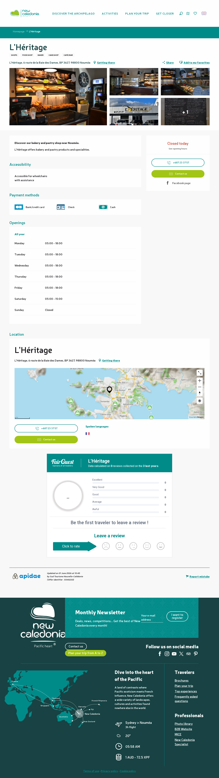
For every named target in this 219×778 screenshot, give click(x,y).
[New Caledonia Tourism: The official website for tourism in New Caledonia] (24, 13)
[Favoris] (195, 13)
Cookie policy (128, 771)
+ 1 (185, 111)
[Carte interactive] (188, 13)
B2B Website (183, 729)
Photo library (184, 724)
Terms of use (91, 771)
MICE (178, 734)
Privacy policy (109, 771)
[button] (181, 13)
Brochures (182, 680)
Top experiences (186, 691)
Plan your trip (184, 686)
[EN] (204, 13)
